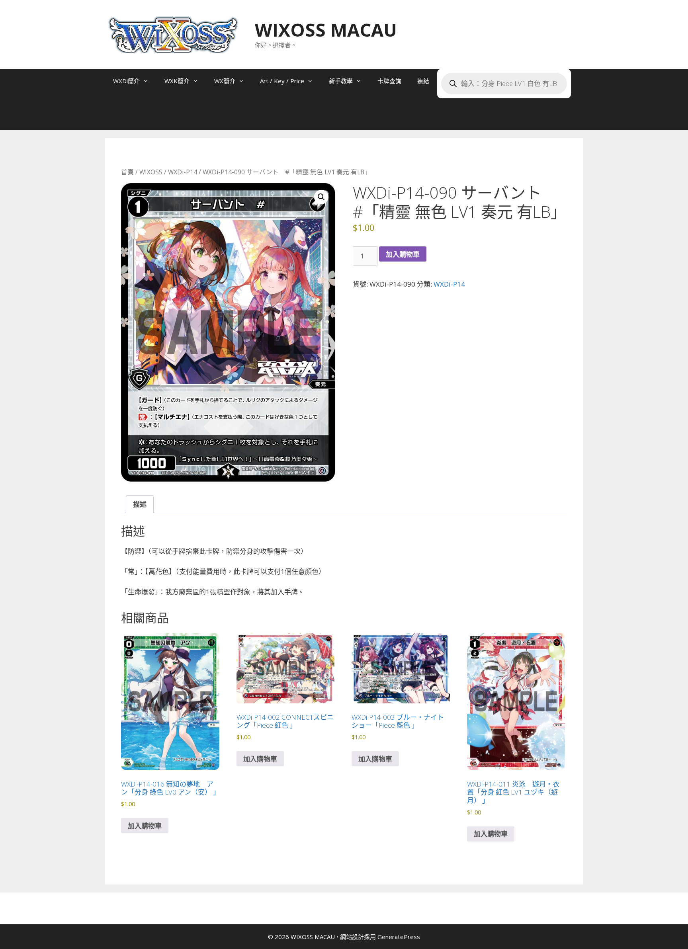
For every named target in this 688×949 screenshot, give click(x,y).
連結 (423, 81)
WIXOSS (150, 172)
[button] (321, 197)
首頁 (127, 172)
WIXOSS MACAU (326, 30)
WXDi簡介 (126, 81)
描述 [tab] (140, 504)
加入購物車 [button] (145, 825)
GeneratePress (398, 937)
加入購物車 (403, 254)
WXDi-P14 (182, 172)
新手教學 (341, 81)
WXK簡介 (177, 81)
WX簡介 (224, 81)
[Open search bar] (121, 118)
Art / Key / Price (282, 81)
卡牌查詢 (389, 81)
